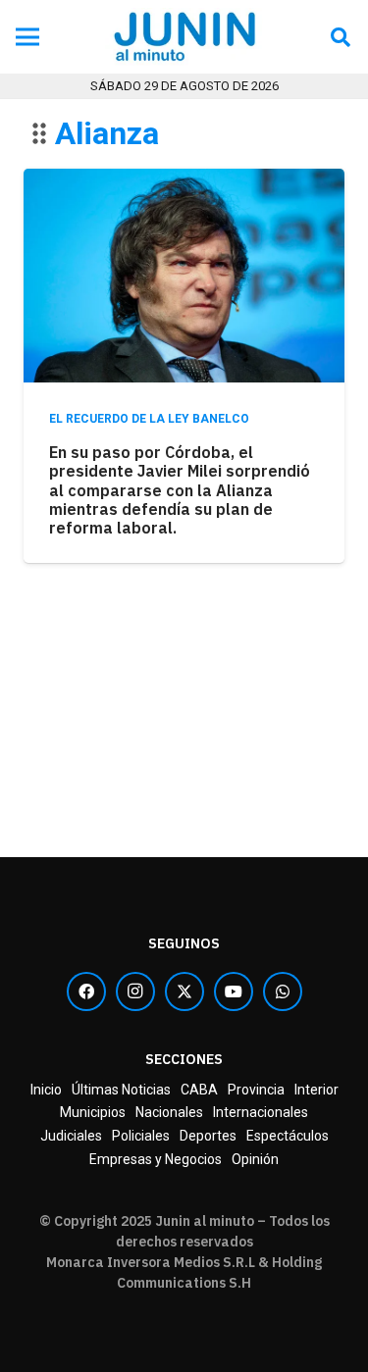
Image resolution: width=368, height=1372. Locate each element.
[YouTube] (233, 991)
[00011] (184, 37)
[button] (340, 37)
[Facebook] (86, 991)
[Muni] (184, 843)
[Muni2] (184, 674)
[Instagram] (135, 991)
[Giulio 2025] (184, 647)
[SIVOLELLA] (184, 702)
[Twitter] (184, 991)
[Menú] (27, 37)
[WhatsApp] (282, 991)
